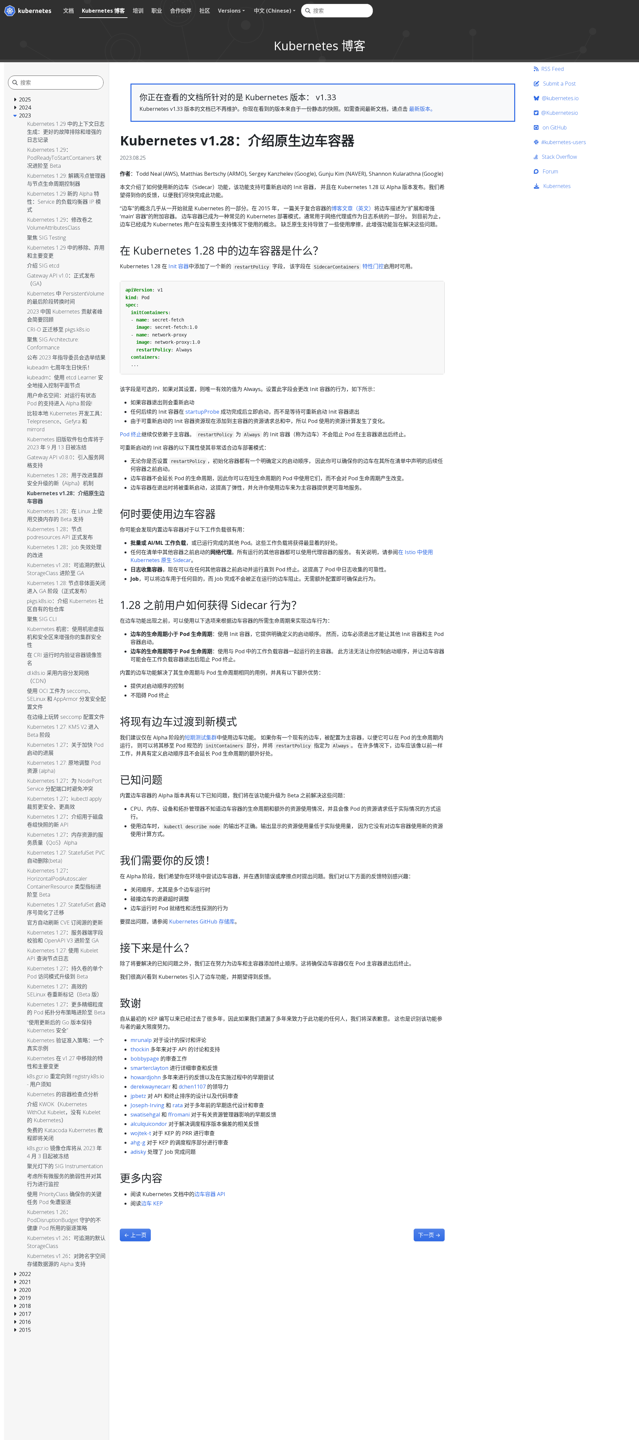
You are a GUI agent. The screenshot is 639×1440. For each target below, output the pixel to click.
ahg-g (137, 1142)
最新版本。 (422, 108)
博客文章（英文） (352, 208)
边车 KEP (152, 1203)
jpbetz (138, 1096)
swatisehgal (145, 1114)
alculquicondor (148, 1124)
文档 (68, 10)
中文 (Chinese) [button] (272, 10)
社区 (204, 10)
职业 (156, 10)
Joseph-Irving (147, 1105)
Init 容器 (178, 266)
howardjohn (145, 1077)
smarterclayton (149, 1068)
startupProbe (202, 411)
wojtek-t (140, 1133)
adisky (138, 1151)
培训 (138, 10)
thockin (139, 1049)
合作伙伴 (180, 10)
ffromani (179, 1114)
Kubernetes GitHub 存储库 (202, 921)
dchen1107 (192, 1086)
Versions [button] (229, 10)
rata (177, 1105)
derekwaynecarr (150, 1086)
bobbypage (144, 1058)
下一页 (429, 1235)
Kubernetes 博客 (103, 10)
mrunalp (141, 1040)
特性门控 (373, 266)
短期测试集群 (201, 737)
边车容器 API (209, 1194)
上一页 (135, 1235)
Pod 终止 (130, 434)
